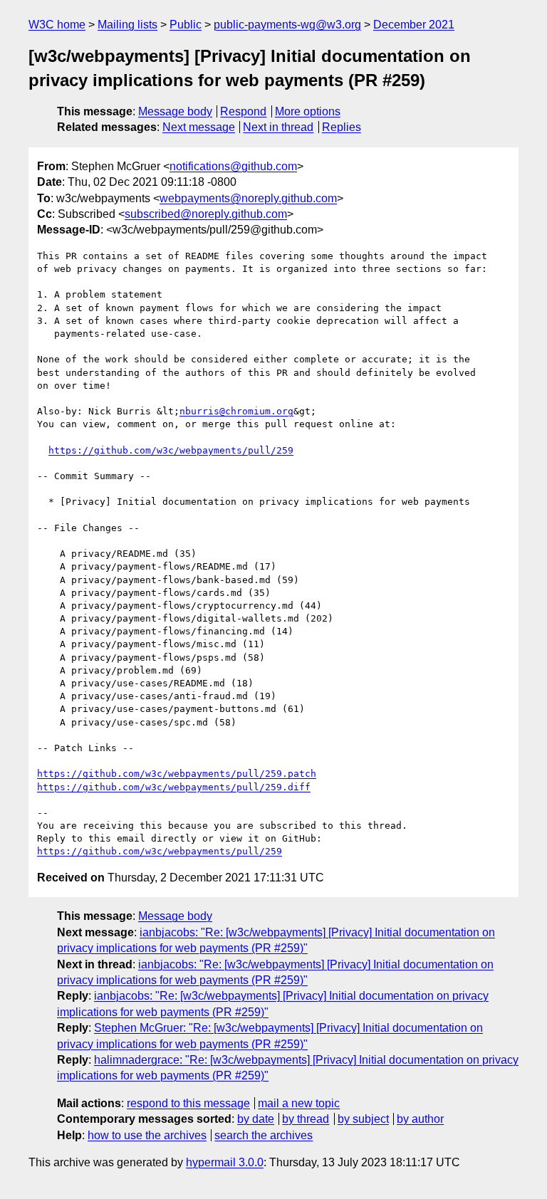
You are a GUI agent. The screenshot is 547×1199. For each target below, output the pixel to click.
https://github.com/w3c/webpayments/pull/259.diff (174, 787)
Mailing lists (127, 25)
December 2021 (413, 25)
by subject (363, 1119)
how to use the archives (147, 1135)
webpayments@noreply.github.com (248, 198)
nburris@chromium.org (236, 411)
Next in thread (278, 127)
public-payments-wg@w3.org (287, 25)
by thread (305, 1119)
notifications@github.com (233, 166)
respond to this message (188, 1103)
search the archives (263, 1135)
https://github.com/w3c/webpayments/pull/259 (170, 450)
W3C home (56, 25)
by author (420, 1119)
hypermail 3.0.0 (225, 1162)
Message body (175, 111)
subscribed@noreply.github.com (206, 214)
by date (255, 1119)
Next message (198, 127)
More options (307, 111)
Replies (341, 127)
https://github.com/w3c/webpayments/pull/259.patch (176, 773)
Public (186, 25)
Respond (243, 111)
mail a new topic (299, 1103)
